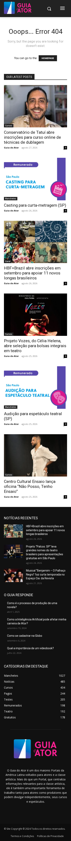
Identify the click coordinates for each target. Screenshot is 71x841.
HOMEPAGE (48, 58)
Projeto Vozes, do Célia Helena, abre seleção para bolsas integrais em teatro (35, 345)
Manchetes (10, 198)
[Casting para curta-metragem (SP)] (35, 179)
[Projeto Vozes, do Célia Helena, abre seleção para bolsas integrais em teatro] (35, 315)
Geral (7, 261)
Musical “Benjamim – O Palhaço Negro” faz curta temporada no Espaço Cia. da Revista (45, 574)
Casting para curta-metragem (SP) (35, 205)
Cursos (8, 125)
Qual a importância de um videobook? (30, 648)
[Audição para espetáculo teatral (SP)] (35, 387)
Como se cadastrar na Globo (24, 635)
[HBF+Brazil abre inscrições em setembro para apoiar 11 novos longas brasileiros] (35, 242)
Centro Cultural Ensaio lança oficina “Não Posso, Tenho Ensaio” (29, 486)
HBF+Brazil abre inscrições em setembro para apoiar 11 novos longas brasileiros (32, 273)
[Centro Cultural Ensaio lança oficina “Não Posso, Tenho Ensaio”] (35, 455)
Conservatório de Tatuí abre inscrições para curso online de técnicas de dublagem (32, 137)
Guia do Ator (11, 147)
